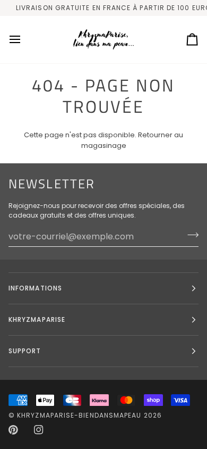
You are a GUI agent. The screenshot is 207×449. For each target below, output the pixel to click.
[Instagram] (39, 430)
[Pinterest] (13, 430)
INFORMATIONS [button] (35, 288)
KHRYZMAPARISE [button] (36, 319)
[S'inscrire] (190, 235)
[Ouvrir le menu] (24, 39)
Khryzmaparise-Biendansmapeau (79, 415)
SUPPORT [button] (24, 350)
